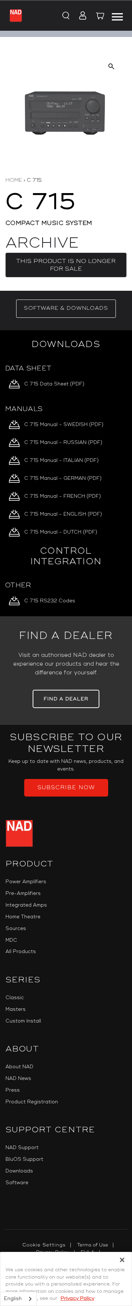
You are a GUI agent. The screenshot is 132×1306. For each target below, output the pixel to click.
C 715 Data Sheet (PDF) (54, 384)
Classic (15, 998)
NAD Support (22, 1148)
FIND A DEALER (66, 699)
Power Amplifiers (26, 882)
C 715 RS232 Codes (49, 601)
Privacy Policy (77, 1298)
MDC (11, 940)
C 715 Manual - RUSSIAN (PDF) (63, 442)
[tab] (66, 309)
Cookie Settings (44, 1245)
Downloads (19, 1171)
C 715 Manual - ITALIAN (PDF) (61, 460)
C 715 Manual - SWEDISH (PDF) (63, 425)
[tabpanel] (66, 473)
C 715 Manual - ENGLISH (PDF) (63, 514)
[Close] (122, 1260)
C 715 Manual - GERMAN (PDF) (63, 478)
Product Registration (32, 1102)
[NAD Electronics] (16, 15)
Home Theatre (23, 917)
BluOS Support (24, 1159)
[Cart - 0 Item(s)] (100, 17)
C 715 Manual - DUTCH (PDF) (60, 532)
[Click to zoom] (111, 66)
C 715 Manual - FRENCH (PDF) (62, 496)
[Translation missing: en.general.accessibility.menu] (117, 16)
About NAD (19, 1067)
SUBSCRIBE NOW (66, 787)
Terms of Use (92, 1245)
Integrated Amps (26, 905)
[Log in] (80, 16)
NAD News (18, 1078)
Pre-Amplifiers (23, 893)
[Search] (65, 16)
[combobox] (18, 1299)
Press (13, 1090)
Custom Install (23, 1021)
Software (17, 1183)
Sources (16, 928)
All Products (21, 952)
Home (14, 180)
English (13, 1299)
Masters (16, 1009)
